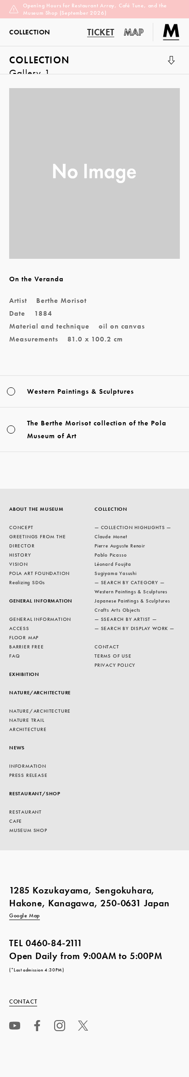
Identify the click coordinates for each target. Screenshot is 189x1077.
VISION (18, 564)
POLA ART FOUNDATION (39, 573)
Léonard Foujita (112, 564)
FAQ (14, 656)
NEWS (17, 747)
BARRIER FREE (26, 646)
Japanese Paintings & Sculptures (132, 600)
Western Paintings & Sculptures (130, 591)
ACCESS (19, 628)
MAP (134, 32)
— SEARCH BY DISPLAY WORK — (134, 628)
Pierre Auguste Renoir (119, 545)
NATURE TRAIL (26, 720)
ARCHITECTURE (28, 729)
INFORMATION (27, 766)
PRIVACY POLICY (114, 665)
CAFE (15, 821)
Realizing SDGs (27, 582)
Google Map (24, 915)
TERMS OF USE (113, 656)
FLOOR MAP (24, 637)
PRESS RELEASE (28, 775)
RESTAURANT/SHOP (35, 793)
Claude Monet (111, 536)
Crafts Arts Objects (117, 610)
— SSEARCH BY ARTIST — (125, 619)
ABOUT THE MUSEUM (36, 509)
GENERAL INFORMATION (40, 600)
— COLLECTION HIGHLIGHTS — (132, 527)
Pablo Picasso (110, 555)
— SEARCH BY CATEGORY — (129, 582)
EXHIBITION (24, 674)
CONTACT (106, 646)
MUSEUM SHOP (28, 830)
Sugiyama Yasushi (115, 573)
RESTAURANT (25, 812)
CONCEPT (21, 527)
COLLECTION (39, 64)
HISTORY (20, 555)
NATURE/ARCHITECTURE (40, 692)
